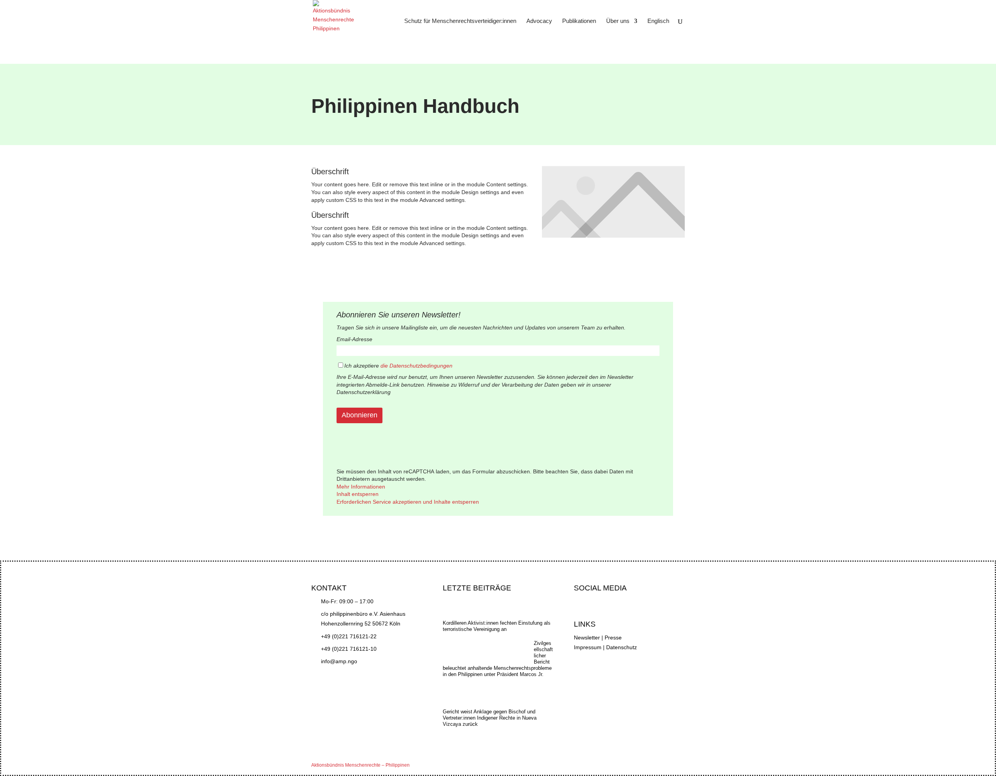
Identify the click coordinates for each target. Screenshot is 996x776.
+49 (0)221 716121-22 (349, 636)
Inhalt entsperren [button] (358, 494)
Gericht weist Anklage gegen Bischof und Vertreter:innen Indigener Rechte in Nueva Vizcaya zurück (490, 718)
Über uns (618, 21)
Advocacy (539, 21)
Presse (613, 637)
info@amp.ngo (339, 661)
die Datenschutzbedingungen (416, 366)
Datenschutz (621, 647)
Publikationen (579, 21)
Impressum (587, 647)
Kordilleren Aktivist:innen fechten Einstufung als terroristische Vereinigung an (497, 626)
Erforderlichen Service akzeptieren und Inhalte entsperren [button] (408, 502)
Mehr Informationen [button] (361, 486)
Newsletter (587, 637)
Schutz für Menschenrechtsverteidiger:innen (460, 21)
